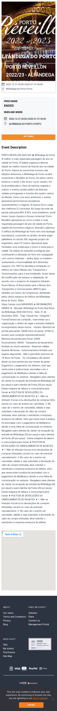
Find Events (9, 652)
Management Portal (38, 624)
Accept (31, 705)
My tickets (8, 648)
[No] (53, 699)
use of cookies (40, 698)
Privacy (7, 620)
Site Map (7, 656)
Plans (31, 616)
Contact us (34, 620)
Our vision (8, 613)
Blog (5, 624)
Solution (32, 613)
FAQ (5, 644)
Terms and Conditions (14, 616)
